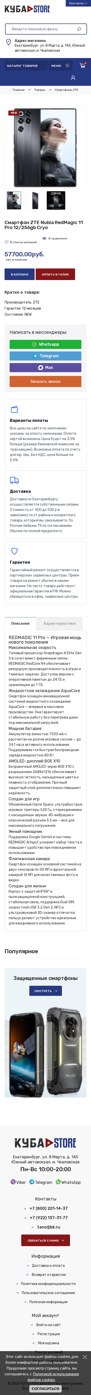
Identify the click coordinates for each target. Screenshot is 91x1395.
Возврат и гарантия (48, 1275)
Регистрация (48, 1334)
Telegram (49, 355)
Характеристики (59, 623)
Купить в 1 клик (55, 274)
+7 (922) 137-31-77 (49, 1217)
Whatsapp (49, 344)
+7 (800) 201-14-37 (49, 1208)
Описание (20, 623)
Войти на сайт (48, 1325)
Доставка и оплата (48, 1266)
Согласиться (45, 1389)
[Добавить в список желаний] (21, 242)
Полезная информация (48, 1302)
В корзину (19, 274)
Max (49, 367)
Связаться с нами (43, 1240)
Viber (21, 1182)
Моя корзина (48, 1343)
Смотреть (43, 991)
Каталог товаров (22, 66)
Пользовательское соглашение (48, 1293)
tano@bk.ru (48, 1227)
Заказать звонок (45, 381)
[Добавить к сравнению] (54, 238)
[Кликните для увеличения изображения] (45, 147)
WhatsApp (71, 1182)
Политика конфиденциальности (48, 1284)
